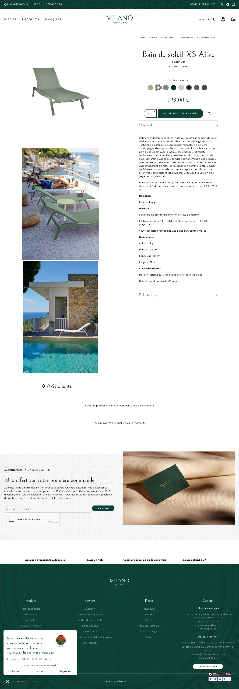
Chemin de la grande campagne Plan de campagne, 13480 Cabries (208, 616)
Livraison (90, 608)
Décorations (31, 614)
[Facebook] (227, 4)
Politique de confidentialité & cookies (90, 637)
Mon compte (90, 642)
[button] (178, 126)
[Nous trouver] (222, 4)
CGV (33, 681)
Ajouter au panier (180, 113)
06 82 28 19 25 (208, 657)
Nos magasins (90, 631)
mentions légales (15, 681)
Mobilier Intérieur (31, 625)
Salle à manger (149, 631)
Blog (36, 4)
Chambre (149, 614)
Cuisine (149, 620)
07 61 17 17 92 (207, 629)
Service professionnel (90, 614)
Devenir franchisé (202, 4)
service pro (54, 4)
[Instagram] (233, 4)
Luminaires (31, 620)
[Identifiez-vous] (223, 19)
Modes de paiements (90, 620)
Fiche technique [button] (149, 295)
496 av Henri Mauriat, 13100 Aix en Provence (208, 642)
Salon (149, 637)
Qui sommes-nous (16, 4)
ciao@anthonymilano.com (208, 625)
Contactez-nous (208, 666)
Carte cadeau (90, 625)
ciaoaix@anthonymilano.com (208, 654)
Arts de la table (31, 608)
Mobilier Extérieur (149, 625)
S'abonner (103, 508)
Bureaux (149, 608)
